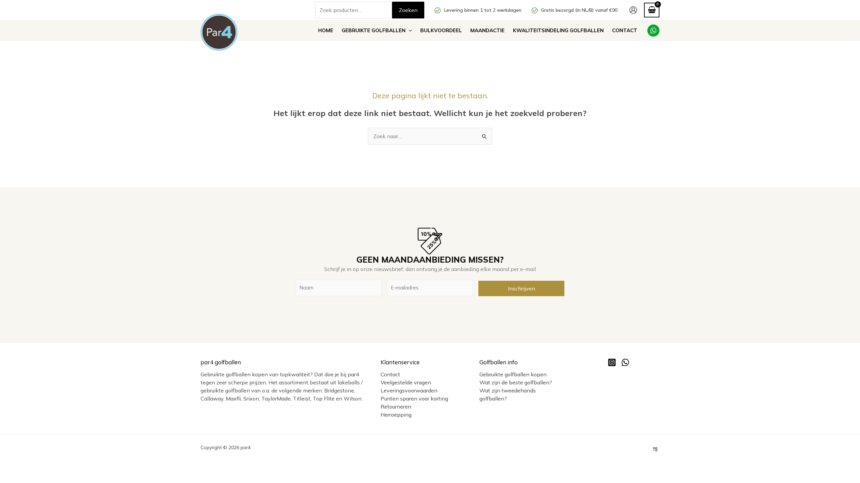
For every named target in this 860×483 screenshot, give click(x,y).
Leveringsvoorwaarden (409, 390)
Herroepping (396, 414)
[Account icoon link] (633, 10)
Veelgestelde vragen (406, 382)
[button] (408, 30)
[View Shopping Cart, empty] (651, 10)
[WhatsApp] (653, 30)
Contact (390, 374)
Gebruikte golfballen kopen (513, 374)
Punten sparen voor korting (414, 398)
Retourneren (396, 406)
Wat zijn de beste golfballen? (515, 382)
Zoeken (408, 10)
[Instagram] (612, 362)
